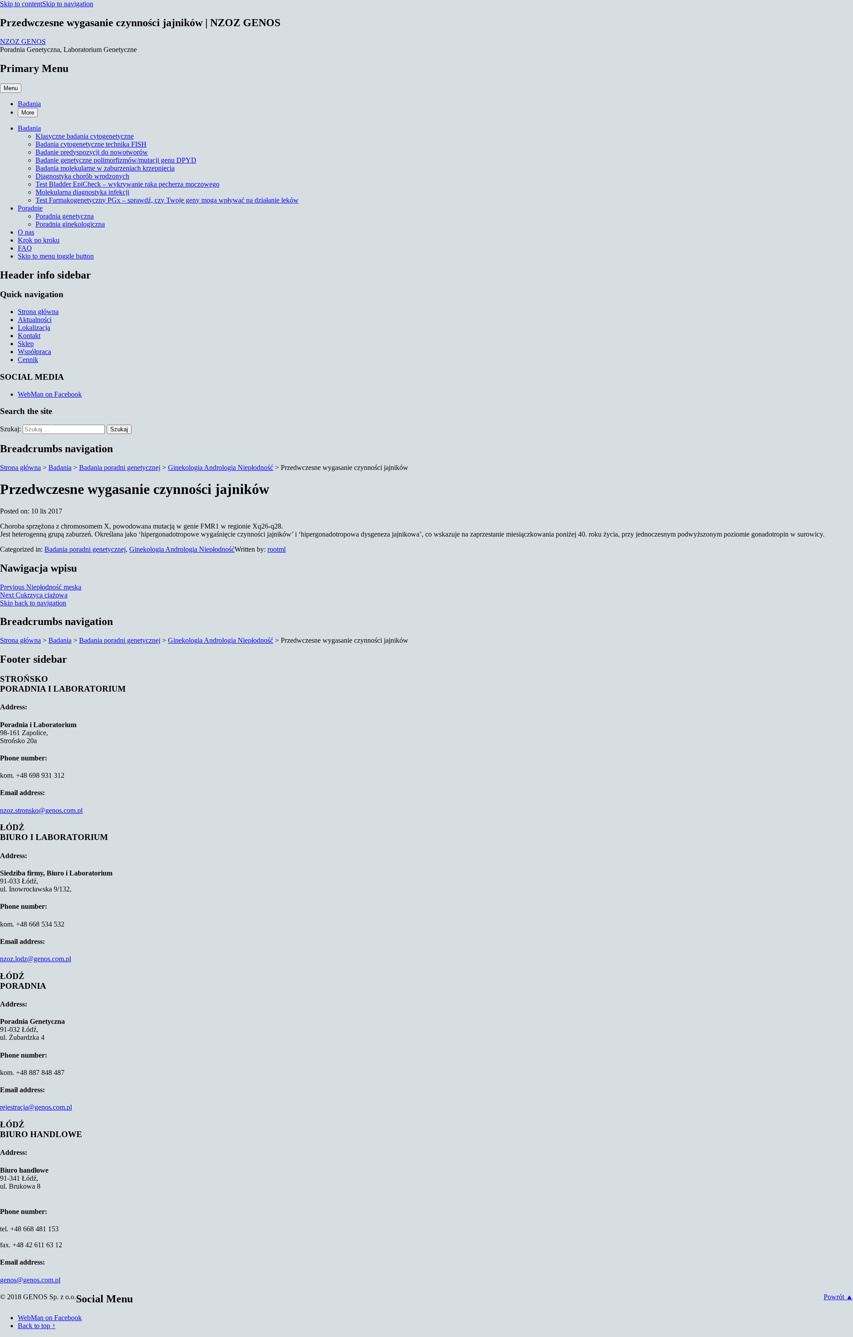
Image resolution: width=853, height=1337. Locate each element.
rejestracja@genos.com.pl (36, 1107)
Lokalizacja (34, 327)
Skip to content (21, 4)
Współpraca (34, 351)
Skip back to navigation (33, 603)
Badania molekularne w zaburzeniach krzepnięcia (105, 168)
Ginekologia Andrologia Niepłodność (182, 549)
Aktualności (35, 319)
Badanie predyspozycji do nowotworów (92, 152)
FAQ (25, 248)
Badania (29, 103)
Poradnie (30, 208)
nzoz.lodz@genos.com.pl (35, 959)
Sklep (26, 343)
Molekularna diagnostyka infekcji (82, 192)
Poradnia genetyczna (65, 216)
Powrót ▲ (838, 1297)
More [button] (27, 112)
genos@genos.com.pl (30, 1280)
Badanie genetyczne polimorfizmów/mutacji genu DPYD (116, 160)
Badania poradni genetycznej (85, 549)
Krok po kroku (39, 240)
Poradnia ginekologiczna (70, 224)
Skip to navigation (67, 4)
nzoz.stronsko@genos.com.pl (41, 810)
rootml (276, 549)
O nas (26, 232)
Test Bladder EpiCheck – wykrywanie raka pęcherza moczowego (127, 184)
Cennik (28, 359)
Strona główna (38, 311)
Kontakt (29, 335)
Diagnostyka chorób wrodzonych (82, 176)
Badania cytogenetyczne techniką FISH (91, 144)
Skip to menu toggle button (56, 256)
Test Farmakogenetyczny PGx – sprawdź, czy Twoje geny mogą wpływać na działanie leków (167, 200)
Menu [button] (11, 88)
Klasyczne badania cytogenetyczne (85, 136)
